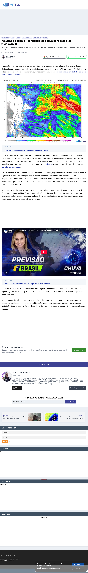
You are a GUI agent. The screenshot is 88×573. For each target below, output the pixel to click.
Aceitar (78, 564)
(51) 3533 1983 (4, 559)
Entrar (5, 442)
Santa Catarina (37, 37)
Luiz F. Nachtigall (11, 56)
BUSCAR (71, 401)
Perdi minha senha (13, 442)
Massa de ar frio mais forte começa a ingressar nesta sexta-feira (27, 284)
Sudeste (45, 37)
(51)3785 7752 (14, 559)
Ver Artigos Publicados (78, 388)
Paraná (18, 37)
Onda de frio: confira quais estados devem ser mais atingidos (26, 150)
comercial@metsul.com (7, 561)
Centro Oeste (5, 37)
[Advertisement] (44, 22)
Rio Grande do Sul (27, 37)
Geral (12, 37)
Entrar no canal (80, 350)
